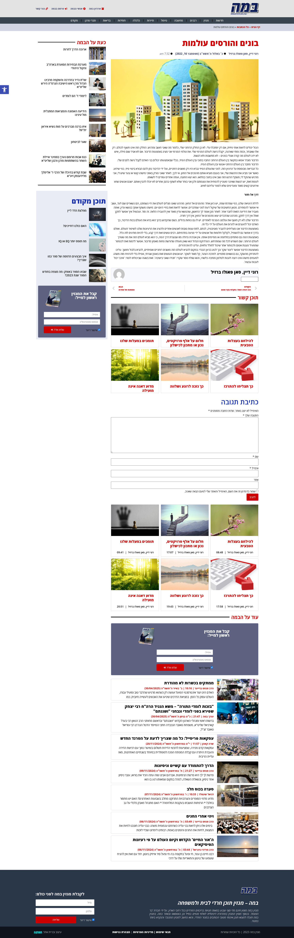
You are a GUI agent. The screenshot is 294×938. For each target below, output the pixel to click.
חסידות (122, 20)
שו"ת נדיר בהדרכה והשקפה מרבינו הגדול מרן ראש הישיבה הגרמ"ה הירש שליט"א (63, 83)
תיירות (150, 20)
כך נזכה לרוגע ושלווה (186, 386)
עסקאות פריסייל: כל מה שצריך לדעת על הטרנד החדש (167, 738)
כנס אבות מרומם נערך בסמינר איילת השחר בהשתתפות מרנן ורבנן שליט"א (64, 158)
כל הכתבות (243, 27)
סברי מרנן (90, 20)
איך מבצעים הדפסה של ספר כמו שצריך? (67, 258)
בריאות (107, 20)
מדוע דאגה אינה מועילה (141, 388)
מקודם (74, 20)
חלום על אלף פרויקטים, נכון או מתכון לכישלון (184, 342)
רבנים (193, 20)
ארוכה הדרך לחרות (74, 49)
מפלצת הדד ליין (76, 210)
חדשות (219, 20)
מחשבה (178, 20)
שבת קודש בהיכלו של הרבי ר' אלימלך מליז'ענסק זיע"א (63, 174)
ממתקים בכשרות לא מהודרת (189, 683)
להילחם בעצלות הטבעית (240, 342)
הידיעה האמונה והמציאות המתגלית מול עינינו (64, 113)
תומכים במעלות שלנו (137, 340)
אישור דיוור (204, 668)
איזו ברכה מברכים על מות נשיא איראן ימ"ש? (63, 128)
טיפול (164, 20)
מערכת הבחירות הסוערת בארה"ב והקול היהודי (66, 66)
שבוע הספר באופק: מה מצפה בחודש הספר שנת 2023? (64, 273)
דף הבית (255, 27)
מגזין (206, 20)
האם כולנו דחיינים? (74, 226)
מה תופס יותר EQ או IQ (72, 241)
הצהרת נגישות (121, 932)
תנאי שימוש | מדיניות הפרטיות (151, 932)
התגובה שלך (250, 415)
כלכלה (136, 20)
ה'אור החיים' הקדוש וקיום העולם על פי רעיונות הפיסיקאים (173, 842)
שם (255, 456)
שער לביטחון (78, 142)
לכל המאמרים (249, 279)
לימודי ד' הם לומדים (74, 96)
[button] (4, 89)
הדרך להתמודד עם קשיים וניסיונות (184, 765)
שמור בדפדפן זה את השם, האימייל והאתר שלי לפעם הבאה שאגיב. (220, 491)
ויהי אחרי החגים (200, 816)
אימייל (254, 468)
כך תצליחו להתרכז (238, 386)
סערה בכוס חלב (200, 789)
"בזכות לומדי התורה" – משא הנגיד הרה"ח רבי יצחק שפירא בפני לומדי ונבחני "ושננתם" (169, 709)
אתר (256, 479)
